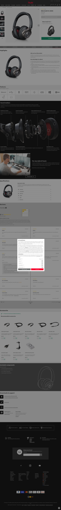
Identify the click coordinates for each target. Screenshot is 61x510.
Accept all (37, 269)
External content (21, 267)
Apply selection (24, 269)
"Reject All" (26, 247)
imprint (19, 257)
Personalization (21, 265)
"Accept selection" (20, 253)
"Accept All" (27, 250)
